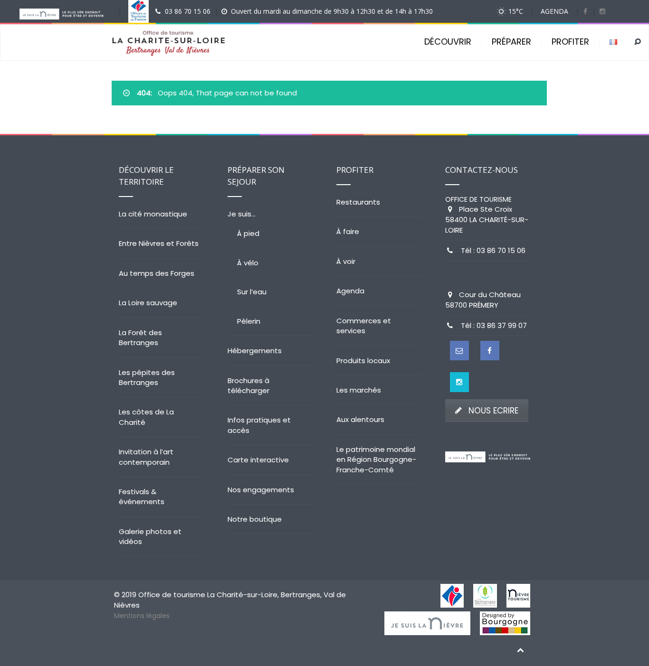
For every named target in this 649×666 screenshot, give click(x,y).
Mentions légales (142, 615)
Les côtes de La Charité (146, 417)
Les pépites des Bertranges (147, 377)
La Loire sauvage (148, 303)
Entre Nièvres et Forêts (159, 243)
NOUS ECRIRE (493, 410)
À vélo (247, 263)
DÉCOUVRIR (447, 41)
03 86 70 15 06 (187, 11)
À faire (347, 231)
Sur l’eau (252, 292)
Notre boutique (255, 519)
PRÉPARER (511, 41)
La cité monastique (153, 214)
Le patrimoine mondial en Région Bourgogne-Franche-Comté (376, 459)
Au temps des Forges (156, 273)
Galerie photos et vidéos (150, 536)
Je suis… (242, 214)
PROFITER (570, 41)
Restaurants (358, 202)
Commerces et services (363, 326)
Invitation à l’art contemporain (146, 457)
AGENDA (554, 11)
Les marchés (358, 390)
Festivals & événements (141, 497)
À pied (248, 233)
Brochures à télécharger (248, 385)
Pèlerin (248, 321)
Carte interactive (258, 460)
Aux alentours (360, 419)
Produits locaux (363, 361)
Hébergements (255, 351)
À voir (345, 261)
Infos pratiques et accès (259, 425)
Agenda (350, 291)
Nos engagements (261, 490)
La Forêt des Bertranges (140, 337)
